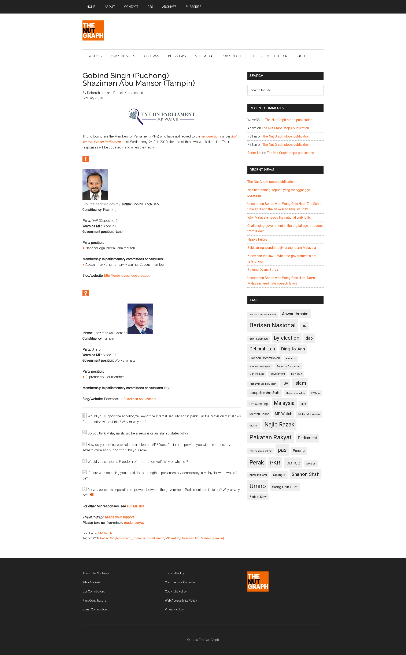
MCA (303, 404)
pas (282, 450)
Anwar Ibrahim (295, 313)
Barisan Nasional (273, 325)
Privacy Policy (174, 609)
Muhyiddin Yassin (309, 414)
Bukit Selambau (259, 338)
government (277, 373)
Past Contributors (94, 600)
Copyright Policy (176, 591)
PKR (275, 462)
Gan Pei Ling (257, 373)
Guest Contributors (95, 609)
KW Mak (315, 393)
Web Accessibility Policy (181, 600)
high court (296, 374)
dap (309, 338)
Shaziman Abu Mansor (139, 399)
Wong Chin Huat (285, 487)
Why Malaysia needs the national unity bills (279, 217)
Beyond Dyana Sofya (262, 270)
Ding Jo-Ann (293, 348)
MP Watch (105, 533)
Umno (258, 486)
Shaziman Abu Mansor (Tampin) (202, 538)
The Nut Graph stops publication (288, 120)
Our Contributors (93, 591)
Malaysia (284, 403)
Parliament (307, 438)
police (293, 463)
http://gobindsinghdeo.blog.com (127, 276)
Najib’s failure (257, 239)
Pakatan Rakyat (271, 437)
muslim (254, 425)
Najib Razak (279, 424)
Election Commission (265, 358)
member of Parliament (149, 538)
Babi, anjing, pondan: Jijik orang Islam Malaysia (281, 248)
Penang (299, 450)
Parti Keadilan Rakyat (261, 451)
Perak (257, 462)
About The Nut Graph (96, 573)
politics (310, 463)
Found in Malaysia (260, 366)
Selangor (279, 475)
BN (304, 326)
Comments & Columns (180, 582)
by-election (286, 338)
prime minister (258, 475)
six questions (211, 136)
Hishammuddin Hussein (263, 384)
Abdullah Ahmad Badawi (263, 314)
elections (291, 358)
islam (300, 383)
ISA (285, 383)
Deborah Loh (262, 348)
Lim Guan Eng (259, 404)
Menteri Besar (259, 414)
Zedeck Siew (258, 496)
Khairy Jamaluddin (295, 393)
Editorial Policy (175, 573)
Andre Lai (254, 153)
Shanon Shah (305, 474)
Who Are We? (91, 582)
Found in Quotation (288, 366)
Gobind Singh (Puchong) (116, 538)
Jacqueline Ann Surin (265, 393)
